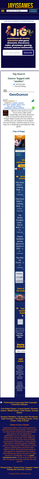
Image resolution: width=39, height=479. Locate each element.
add (20, 322)
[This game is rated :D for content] (33, 108)
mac (8, 106)
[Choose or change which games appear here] (22, 315)
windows (21, 108)
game (8, 104)
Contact (28, 469)
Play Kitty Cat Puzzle (20, 260)
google (13, 104)
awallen (14, 103)
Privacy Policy (6, 467)
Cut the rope (22, 417)
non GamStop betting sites (27, 21)
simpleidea (8, 108)
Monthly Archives (20, 345)
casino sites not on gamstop (11, 21)
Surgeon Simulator (8, 417)
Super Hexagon (7, 419)
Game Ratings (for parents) (22, 468)
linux (23, 104)
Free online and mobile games (20, 6)
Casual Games (24, 409)
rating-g (18, 106)
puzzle (13, 106)
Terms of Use (19, 467)
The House (32, 417)
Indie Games (26, 411)
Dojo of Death (23, 421)
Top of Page (18, 131)
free (4, 104)
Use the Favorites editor (19, 335)
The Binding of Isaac (23, 419)
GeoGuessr (18, 94)
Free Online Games (9, 409)
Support (29, 467)
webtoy (15, 108)
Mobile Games (13, 411)
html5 (18, 104)
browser (21, 103)
